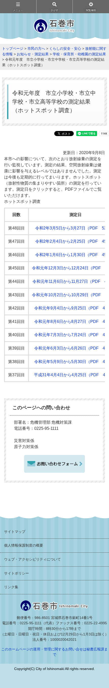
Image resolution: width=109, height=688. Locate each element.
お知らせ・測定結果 (33, 54)
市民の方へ (36, 48)
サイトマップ (14, 532)
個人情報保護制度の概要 (23, 545)
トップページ (12, 48)
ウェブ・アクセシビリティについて (32, 559)
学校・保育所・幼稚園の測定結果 (79, 54)
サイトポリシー (16, 573)
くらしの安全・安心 (65, 48)
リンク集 (11, 587)
